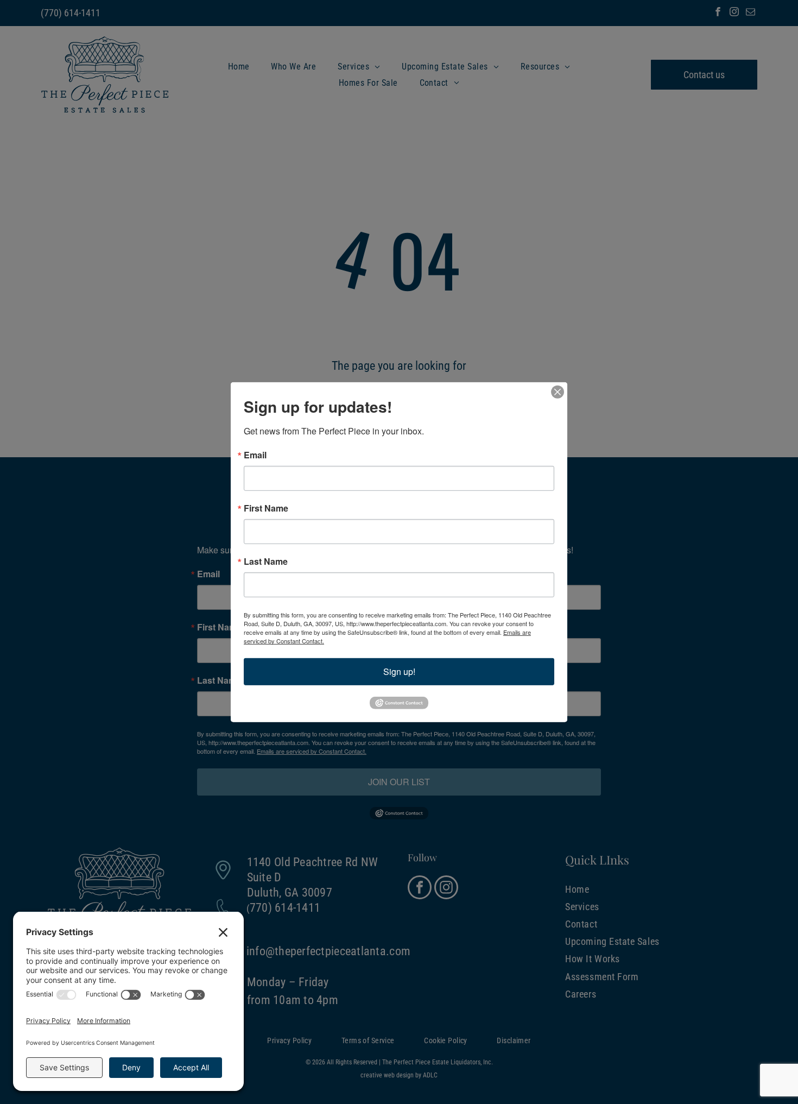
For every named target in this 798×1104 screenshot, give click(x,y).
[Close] (557, 391)
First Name (266, 507)
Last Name (266, 561)
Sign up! (399, 671)
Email (255, 454)
